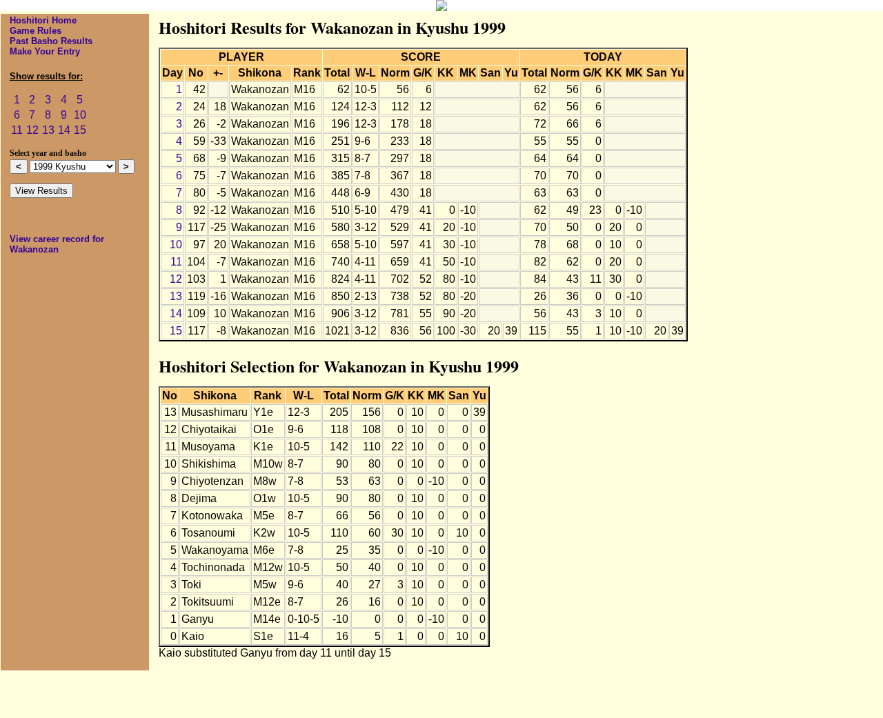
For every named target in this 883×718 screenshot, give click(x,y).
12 (32, 130)
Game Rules (35, 31)
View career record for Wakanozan (57, 244)
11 (17, 130)
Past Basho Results (51, 41)
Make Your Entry (45, 51)
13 (48, 130)
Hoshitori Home (43, 20)
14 (64, 130)
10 (80, 115)
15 (80, 130)
